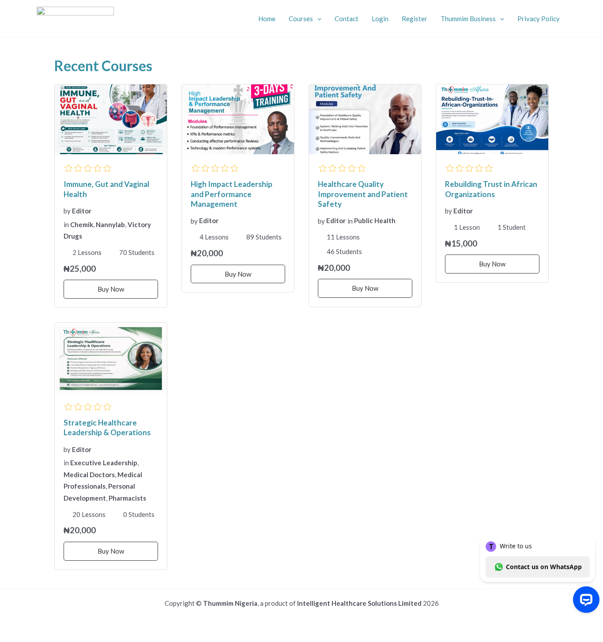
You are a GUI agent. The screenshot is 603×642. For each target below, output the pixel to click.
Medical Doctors (89, 475)
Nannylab (110, 224)
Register (414, 19)
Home (266, 19)
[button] (317, 18)
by (67, 211)
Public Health (375, 220)
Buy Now (111, 289)
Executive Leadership (103, 463)
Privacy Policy (538, 19)
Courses (301, 19)
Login (380, 19)
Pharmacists (127, 498)
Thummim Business (468, 19)
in (66, 224)
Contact (346, 19)
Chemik (81, 224)
